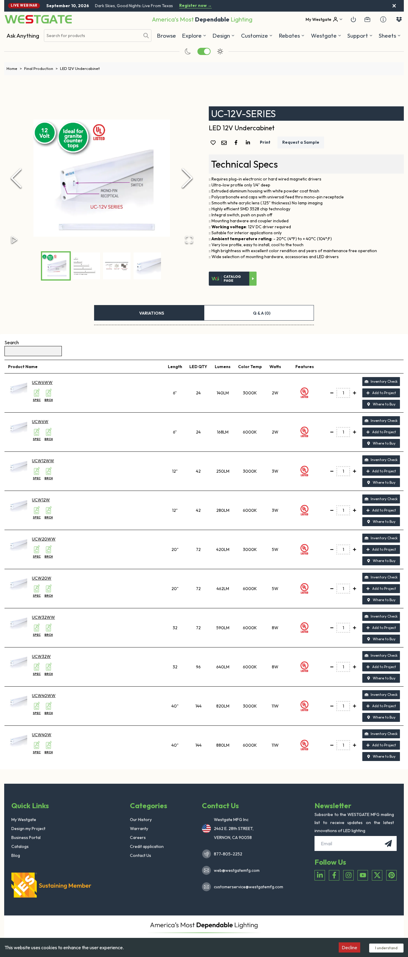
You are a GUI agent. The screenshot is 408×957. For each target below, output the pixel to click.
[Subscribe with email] (388, 843)
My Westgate (23, 819)
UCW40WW (44, 695)
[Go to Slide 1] (56, 266)
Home (14, 68)
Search (11, 342)
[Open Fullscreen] (189, 239)
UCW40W (41, 734)
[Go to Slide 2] (86, 266)
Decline (349, 947)
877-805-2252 (228, 854)
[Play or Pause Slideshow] (14, 239)
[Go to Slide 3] (117, 266)
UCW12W (41, 500)
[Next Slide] (187, 178)
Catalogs (20, 846)
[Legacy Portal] (367, 19)
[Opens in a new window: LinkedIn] (320, 875)
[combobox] (92, 36)
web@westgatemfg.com (237, 870)
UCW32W (41, 656)
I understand (386, 947)
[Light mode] (220, 51)
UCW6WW (42, 382)
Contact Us (140, 855)
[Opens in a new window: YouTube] (363, 875)
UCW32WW (43, 617)
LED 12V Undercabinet (80, 68)
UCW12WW (43, 460)
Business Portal (26, 837)
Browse (166, 35)
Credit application (147, 846)
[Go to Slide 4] (147, 266)
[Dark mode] (188, 51)
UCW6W (40, 421)
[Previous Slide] (16, 178)
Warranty (139, 828)
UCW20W (41, 578)
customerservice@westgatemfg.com (247, 886)
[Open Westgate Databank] (399, 19)
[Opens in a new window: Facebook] (334, 875)
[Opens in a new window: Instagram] (348, 875)
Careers (138, 837)
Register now (195, 5)
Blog (15, 855)
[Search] (146, 35)
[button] (291, 35)
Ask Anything (23, 35)
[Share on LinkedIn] (249, 142)
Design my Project (28, 828)
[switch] (204, 51)
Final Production (41, 68)
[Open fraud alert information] (383, 19)
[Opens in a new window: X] (377, 875)
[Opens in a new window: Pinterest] (391, 875)
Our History (141, 819)
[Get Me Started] (353, 19)
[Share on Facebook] (237, 142)
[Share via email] (225, 143)
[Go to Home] (38, 19)
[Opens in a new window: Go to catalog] (233, 279)
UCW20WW (44, 539)
